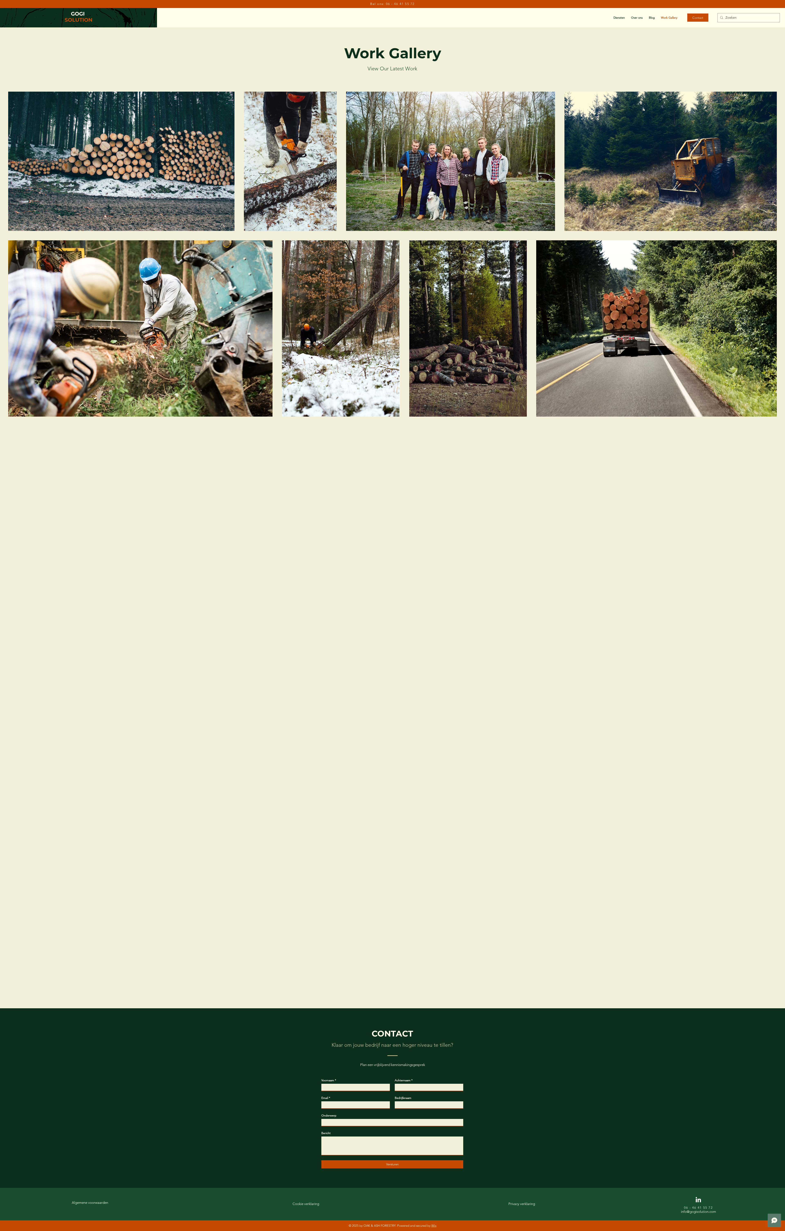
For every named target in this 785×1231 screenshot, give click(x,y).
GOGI (78, 14)
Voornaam (328, 1080)
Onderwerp (328, 1115)
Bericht (326, 1133)
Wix (433, 1226)
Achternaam (404, 1080)
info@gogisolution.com (698, 1212)
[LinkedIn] (698, 1200)
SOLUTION (78, 20)
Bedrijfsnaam (403, 1098)
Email (325, 1098)
